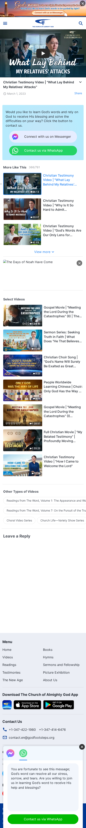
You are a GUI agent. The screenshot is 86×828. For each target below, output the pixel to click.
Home (6, 650)
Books (47, 650)
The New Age (12, 680)
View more (42, 252)
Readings (9, 665)
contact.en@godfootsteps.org (31, 738)
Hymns (48, 657)
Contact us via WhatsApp (43, 819)
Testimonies (11, 672)
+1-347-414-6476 (52, 730)
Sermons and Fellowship (61, 665)
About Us (50, 680)
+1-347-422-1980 (22, 730)
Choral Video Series (19, 520)
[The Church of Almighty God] (43, 23)
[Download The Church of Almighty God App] (7, 704)
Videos (7, 657)
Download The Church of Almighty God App (40, 694)
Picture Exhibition (56, 672)
